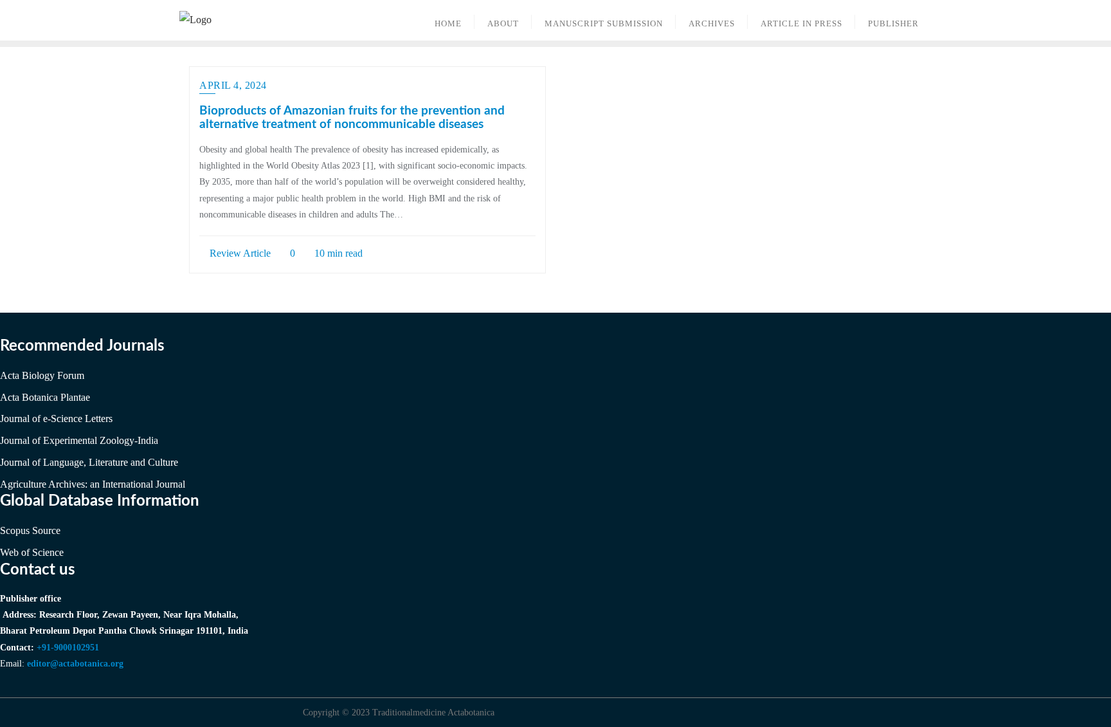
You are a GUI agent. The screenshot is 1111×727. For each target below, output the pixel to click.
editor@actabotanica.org (75, 663)
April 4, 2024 (233, 85)
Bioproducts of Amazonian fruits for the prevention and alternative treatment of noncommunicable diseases (352, 118)
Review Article (239, 253)
